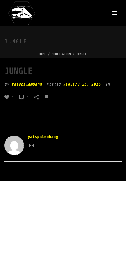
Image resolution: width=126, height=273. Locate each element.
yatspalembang (26, 84)
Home (42, 54)
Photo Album (61, 54)
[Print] (50, 96)
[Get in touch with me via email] (31, 146)
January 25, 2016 (82, 84)
